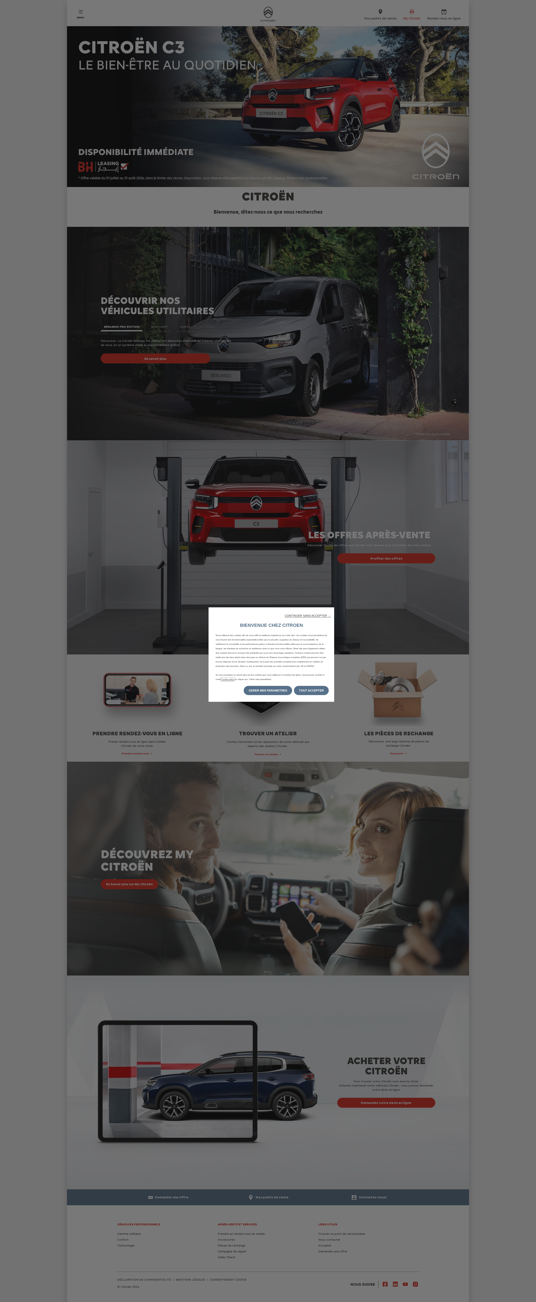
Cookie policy (227, 679)
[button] (308, 615)
